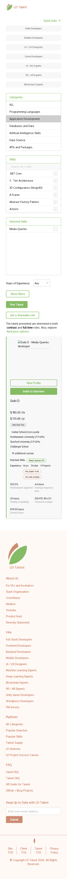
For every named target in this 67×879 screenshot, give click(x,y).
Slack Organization (17, 591)
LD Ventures (13, 748)
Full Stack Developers (19, 639)
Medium (10, 604)
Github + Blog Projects (19, 790)
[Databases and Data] (33, 126)
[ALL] (33, 104)
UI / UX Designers (33, 47)
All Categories (14, 724)
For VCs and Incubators (20, 585)
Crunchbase (13, 597)
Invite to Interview (33, 391)
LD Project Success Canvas (22, 755)
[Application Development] (33, 118)
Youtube (11, 610)
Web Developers (33, 28)
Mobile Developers (33, 37)
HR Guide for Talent (18, 784)
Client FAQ (12, 772)
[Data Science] (33, 140)
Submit (14, 819)
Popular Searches (16, 730)
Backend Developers (18, 651)
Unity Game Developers (20, 694)
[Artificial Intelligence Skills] (33, 133)
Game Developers (33, 56)
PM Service (12, 707)
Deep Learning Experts (19, 676)
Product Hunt (14, 616)
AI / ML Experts (33, 65)
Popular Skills (14, 736)
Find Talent (16, 304)
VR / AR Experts (33, 75)
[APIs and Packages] (33, 147)
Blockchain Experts (33, 84)
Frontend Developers (18, 645)
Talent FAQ (13, 778)
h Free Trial (18, 425)
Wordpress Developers (20, 701)
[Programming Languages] (33, 111)
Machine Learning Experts (21, 670)
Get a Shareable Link (22, 315)
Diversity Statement (18, 622)
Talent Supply (14, 742)
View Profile (34, 383)
